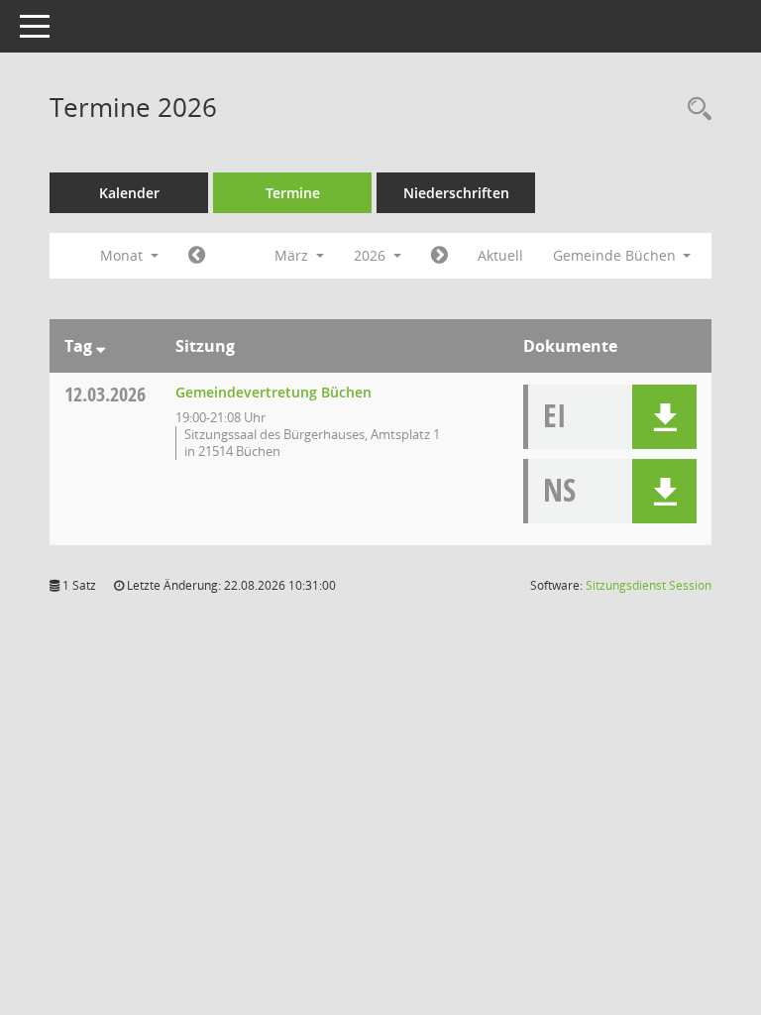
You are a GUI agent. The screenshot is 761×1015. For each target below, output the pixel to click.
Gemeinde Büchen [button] (616, 255)
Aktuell (500, 255)
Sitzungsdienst (648, 585)
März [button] (293, 255)
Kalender (129, 192)
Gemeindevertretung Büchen (273, 392)
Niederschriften (456, 192)
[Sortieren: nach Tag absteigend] (100, 346)
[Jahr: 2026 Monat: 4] (439, 256)
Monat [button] (123, 255)
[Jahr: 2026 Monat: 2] (196, 256)
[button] (664, 417)
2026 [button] (371, 255)
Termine (293, 192)
